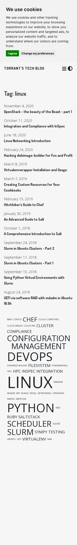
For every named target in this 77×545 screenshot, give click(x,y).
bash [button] (9, 319)
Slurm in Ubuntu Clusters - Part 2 (29, 248)
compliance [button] (19, 331)
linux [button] (30, 382)
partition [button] (21, 399)
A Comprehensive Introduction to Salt (33, 234)
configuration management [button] (38, 342)
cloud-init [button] (29, 326)
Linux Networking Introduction (27, 141)
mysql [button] (33, 393)
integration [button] (49, 371)
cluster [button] (45, 326)
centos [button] (17, 319)
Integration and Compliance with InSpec (34, 126)
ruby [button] (12, 417)
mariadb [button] (58, 382)
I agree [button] (12, 53)
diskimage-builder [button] (17, 365)
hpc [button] (17, 371)
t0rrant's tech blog (24, 68)
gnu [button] (9, 371)
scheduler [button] (29, 424)
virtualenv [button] (34, 439)
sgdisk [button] (56, 424)
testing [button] (56, 432)
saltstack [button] (29, 417)
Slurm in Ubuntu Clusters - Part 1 (28, 263)
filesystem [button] (39, 365)
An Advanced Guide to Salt (24, 219)
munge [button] (25, 393)
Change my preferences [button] (38, 53)
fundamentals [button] (60, 365)
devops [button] (30, 356)
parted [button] (11, 399)
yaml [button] (49, 439)
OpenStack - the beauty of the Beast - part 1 (38, 111)
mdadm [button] (11, 393)
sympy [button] (41, 432)
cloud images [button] (15, 326)
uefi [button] (19, 439)
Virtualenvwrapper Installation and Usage (35, 170)
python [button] (30, 408)
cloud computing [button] (48, 319)
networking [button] (44, 393)
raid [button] (58, 407)
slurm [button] (20, 432)
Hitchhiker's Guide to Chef (24, 204)
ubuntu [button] (11, 439)
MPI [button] (18, 393)
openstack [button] (58, 393)
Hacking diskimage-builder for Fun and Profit (38, 155)
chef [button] (30, 319)
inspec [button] (28, 371)
